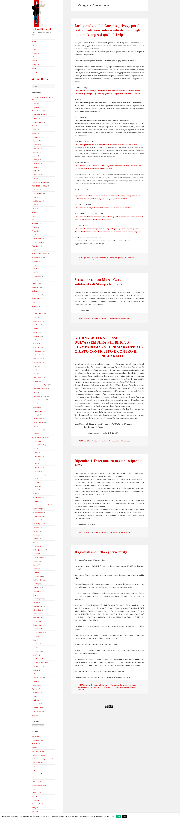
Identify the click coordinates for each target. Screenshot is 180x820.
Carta (35, 494)
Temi (33, 306)
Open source (37, 411)
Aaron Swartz (36, 736)
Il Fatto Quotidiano (39, 550)
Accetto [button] (118, 816)
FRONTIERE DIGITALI (39, 186)
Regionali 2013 (36, 257)
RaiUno (35, 655)
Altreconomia (37, 456)
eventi (35, 261)
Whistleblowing (38, 430)
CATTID (35, 118)
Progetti (34, 250)
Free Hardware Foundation (40, 182)
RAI (34, 640)
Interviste (34, 61)
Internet (35, 392)
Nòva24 (34, 796)
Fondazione (36, 535)
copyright (36, 336)
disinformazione (84, 260)
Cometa (35, 501)
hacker (105, 687)
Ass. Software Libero (38, 755)
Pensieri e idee (37, 707)
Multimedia (36, 163)
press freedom (126, 532)
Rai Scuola (36, 644)
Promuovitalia (37, 419)
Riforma (35, 670)
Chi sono (34, 45)
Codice (35, 332)
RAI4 (35, 647)
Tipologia (35, 689)
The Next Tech (37, 677)
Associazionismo (37, 111)
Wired (35, 681)
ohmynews (36, 407)
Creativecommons (37, 763)
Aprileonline (37, 467)
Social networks (38, 422)
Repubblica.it (37, 666)
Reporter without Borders (39, 804)
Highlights (35, 197)
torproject (35, 808)
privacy (35, 415)
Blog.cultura (37, 486)
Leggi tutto (106, 816)
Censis (35, 302)
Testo (35, 167)
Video (34, 68)
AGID (35, 317)
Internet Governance (39, 400)
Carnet (35, 490)
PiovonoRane (37, 610)
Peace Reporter (37, 606)
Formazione (35, 53)
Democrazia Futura (39, 516)
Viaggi (34, 715)
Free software (37, 377)
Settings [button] (124, 816)
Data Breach (37, 358)
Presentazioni (37, 711)
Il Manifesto (36, 554)
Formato (34, 152)
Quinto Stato (37, 617)
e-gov (35, 366)
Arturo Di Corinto (42, 29)
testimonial (36, 276)
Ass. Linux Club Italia (38, 751)
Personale (35, 223)
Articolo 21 (36, 479)
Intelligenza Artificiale (40, 389)
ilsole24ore (36, 561)
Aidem (35, 452)
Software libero (36, 295)
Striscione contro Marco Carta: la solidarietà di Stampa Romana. (101, 282)
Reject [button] (113, 816)
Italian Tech (36, 569)
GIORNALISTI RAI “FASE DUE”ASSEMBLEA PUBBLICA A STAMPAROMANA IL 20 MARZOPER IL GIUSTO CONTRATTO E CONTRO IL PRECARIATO (109, 346)
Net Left (35, 235)
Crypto (35, 343)
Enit (34, 370)
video (35, 280)
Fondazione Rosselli (39, 115)
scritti (35, 268)
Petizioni (34, 227)
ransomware (124, 687)
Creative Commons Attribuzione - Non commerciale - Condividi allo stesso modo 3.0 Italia (116, 710)
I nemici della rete (37, 201)
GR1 (34, 542)
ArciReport (36, 471)
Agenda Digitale (38, 313)
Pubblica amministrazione (39, 253)
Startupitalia (36, 674)
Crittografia (36, 340)
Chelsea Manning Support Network (42, 759)
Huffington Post (38, 546)
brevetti (35, 328)
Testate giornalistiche (38, 437)
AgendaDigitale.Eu (39, 445)
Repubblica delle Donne (40, 662)
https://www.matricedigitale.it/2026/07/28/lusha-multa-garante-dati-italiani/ (103, 207)
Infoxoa (35, 565)
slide (34, 272)
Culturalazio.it (36, 126)
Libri (33, 57)
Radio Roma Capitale (39, 629)
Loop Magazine (38, 599)
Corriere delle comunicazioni (42, 505)
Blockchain (36, 325)
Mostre (34, 216)
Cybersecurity (37, 351)
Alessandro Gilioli (37, 740)
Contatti (34, 72)
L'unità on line (37, 576)
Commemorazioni (37, 122)
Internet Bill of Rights (39, 396)
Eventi (34, 133)
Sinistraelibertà (37, 238)
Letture (34, 205)
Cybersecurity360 (38, 512)
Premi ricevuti (36, 246)
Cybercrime (36, 347)
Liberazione (36, 591)
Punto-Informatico (38, 614)
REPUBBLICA (38, 659)
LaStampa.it (37, 587)
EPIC (33, 770)
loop (34, 595)
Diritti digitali (37, 362)
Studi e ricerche (36, 298)
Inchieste (36, 700)
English (34, 130)
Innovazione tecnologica (40, 385)
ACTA (35, 310)
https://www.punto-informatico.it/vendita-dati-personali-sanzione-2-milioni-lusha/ (106, 144)
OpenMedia (35, 800)
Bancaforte (36, 482)
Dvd (34, 696)
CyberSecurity (37, 509)
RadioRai (36, 636)
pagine (35, 265)
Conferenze (36, 137)
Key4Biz (36, 572)
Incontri (35, 141)
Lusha (93, 260)
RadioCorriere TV (38, 632)
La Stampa (36, 584)
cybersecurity (97, 687)
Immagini (36, 160)
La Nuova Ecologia (39, 580)
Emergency (36, 520)
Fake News (36, 373)
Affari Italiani (37, 441)
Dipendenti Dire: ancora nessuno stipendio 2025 (109, 463)
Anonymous (37, 321)
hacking (111, 687)
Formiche (36, 539)
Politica (34, 231)
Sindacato (35, 291)
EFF (33, 766)
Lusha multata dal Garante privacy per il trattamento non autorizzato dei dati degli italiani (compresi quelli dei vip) (107, 30)
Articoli (34, 49)
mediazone (36, 602)
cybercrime (130, 258)
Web (34, 426)
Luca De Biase (36, 793)
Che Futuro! (37, 497)
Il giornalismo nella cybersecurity (101, 551)
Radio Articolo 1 (38, 621)
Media (34, 212)
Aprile (35, 464)
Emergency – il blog (39, 524)
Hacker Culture (36, 781)
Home (34, 41)
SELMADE (38, 242)
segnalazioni (35, 287)
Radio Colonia (37, 625)
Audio (35, 156)
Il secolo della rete (38, 557)
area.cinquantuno (38, 475)
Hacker (35, 381)
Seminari (36, 148)
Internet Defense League (39, 785)
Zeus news (36, 685)
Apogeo (35, 460)
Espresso (36, 527)
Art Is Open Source (38, 744)
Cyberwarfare (37, 355)
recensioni (36, 107)
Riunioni (36, 145)
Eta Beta (36, 531)
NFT (34, 404)
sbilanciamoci (36, 283)
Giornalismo (35, 190)
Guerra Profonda (37, 193)
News (33, 220)
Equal (35, 178)
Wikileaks (36, 434)
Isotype (34, 789)
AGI (34, 449)
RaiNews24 (36, 651)
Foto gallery (35, 64)
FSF (33, 778)
